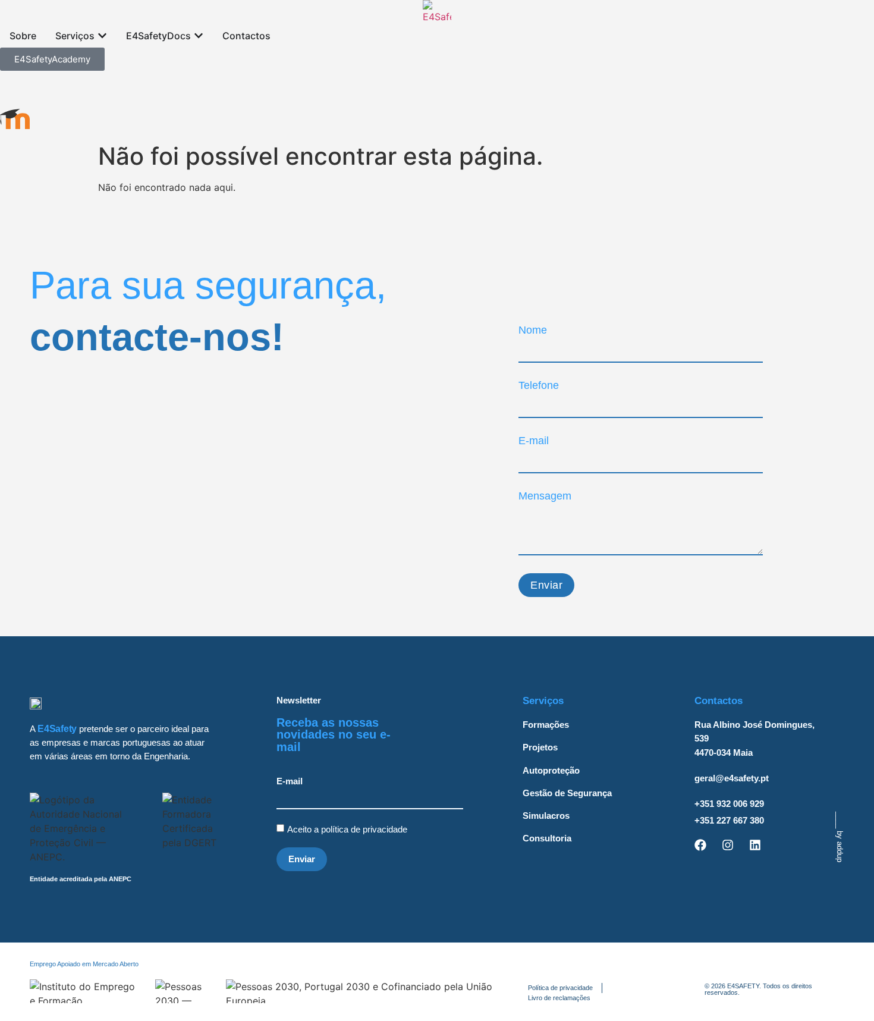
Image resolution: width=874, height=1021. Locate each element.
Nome (532, 330)
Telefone (538, 385)
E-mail (533, 440)
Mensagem (544, 496)
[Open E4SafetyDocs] (198, 36)
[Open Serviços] (102, 36)
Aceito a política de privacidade (348, 829)
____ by (839, 837)
